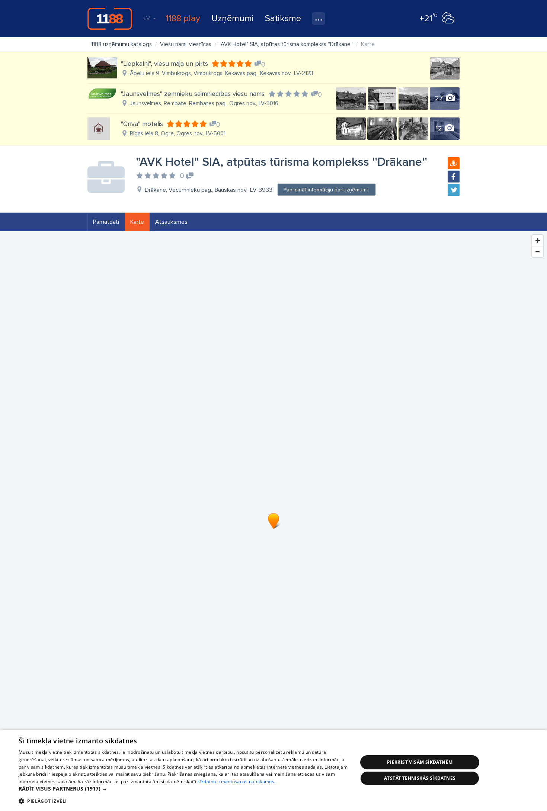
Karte (137, 222)
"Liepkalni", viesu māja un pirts (164, 63)
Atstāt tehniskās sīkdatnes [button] (419, 778)
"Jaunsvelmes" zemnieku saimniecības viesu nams (193, 94)
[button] (183, 788)
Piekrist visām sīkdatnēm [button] (420, 762)
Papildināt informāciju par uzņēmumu (327, 190)
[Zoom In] (537, 240)
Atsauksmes (171, 222)
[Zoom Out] (537, 251)
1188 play (183, 18)
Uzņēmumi (232, 18)
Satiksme (283, 18)
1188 (109, 18)
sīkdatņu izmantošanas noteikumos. (236, 781)
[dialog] (273, 770)
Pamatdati (106, 222)
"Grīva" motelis (142, 124)
